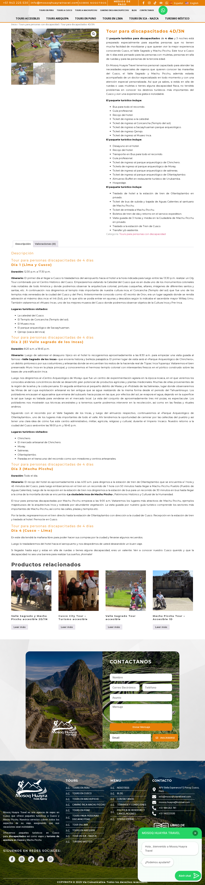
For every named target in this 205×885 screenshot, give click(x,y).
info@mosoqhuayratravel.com (54, 2)
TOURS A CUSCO (64, 10)
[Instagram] (149, 2)
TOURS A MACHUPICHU (86, 10)
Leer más (20, 627)
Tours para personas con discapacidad (39, 24)
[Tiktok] (155, 2)
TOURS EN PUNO (85, 18)
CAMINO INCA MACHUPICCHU (114, 10)
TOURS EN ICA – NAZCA (144, 18)
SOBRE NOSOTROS (93, 2)
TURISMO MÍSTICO (177, 18)
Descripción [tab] (23, 243)
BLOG (134, 10)
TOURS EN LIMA (112, 18)
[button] (93, 34)
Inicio (14, 24)
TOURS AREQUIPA (57, 18)
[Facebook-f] (143, 2)
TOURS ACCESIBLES (28, 18)
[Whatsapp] (166, 2)
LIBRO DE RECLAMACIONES (183, 827)
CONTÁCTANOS (147, 10)
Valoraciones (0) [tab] (45, 243)
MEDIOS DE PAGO (122, 3)
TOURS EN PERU (46, 10)
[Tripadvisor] (161, 2)
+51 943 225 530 (15, 2)
